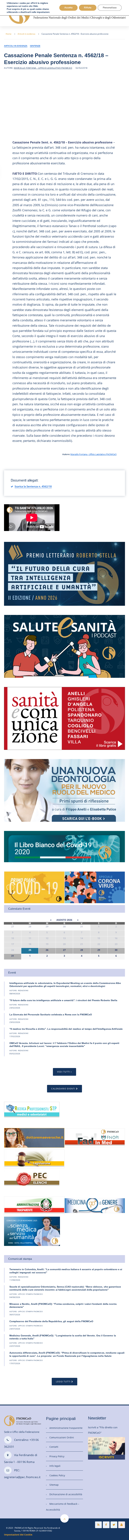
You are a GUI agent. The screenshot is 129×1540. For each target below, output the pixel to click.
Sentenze (35, 45)
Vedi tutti (63, 1071)
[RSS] (98, 1524)
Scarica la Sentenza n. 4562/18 (33, 486)
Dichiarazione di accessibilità (65, 1494)
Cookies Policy (57, 1475)
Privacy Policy (56, 1456)
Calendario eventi (63, 1088)
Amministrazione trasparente (65, 1427)
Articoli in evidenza (26, 33)
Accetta (68, 7)
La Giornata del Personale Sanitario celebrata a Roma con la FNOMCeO (50, 1014)
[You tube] (121, 1524)
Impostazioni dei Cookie (18, 1534)
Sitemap (54, 1484)
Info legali (54, 1465)
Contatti (53, 1446)
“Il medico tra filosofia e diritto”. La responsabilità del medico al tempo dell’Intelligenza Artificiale (66, 1029)
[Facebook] (106, 1524)
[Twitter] (114, 1524)
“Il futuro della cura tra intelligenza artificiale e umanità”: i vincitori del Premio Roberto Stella (63, 1000)
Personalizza (110, 7)
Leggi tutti (63, 1381)
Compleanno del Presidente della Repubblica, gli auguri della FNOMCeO (51, 1321)
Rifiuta (87, 7)
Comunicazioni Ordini (61, 1437)
